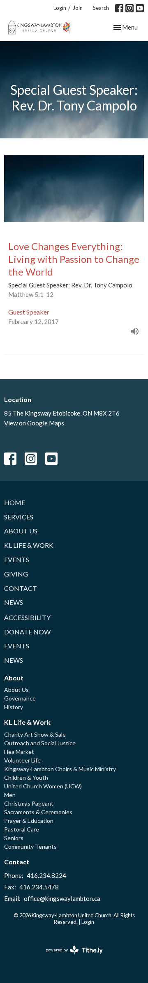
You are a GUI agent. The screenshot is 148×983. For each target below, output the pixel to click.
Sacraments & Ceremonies (38, 811)
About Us (20, 531)
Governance (20, 698)
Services (18, 517)
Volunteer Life (22, 760)
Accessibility (27, 617)
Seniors (13, 837)
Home (14, 502)
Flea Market (19, 751)
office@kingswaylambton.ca (62, 898)
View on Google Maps (34, 423)
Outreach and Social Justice (40, 743)
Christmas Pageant (28, 803)
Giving (16, 574)
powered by (70, 957)
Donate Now (27, 632)
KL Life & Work (28, 545)
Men (10, 794)
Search (101, 8)
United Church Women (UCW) (43, 786)
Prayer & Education (28, 820)
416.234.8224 (46, 875)
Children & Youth (26, 777)
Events (16, 559)
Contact (20, 588)
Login (59, 8)
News (13, 602)
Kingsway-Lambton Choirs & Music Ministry (60, 768)
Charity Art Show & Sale (35, 734)
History (13, 706)
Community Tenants (30, 846)
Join (78, 8)
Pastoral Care (21, 829)
